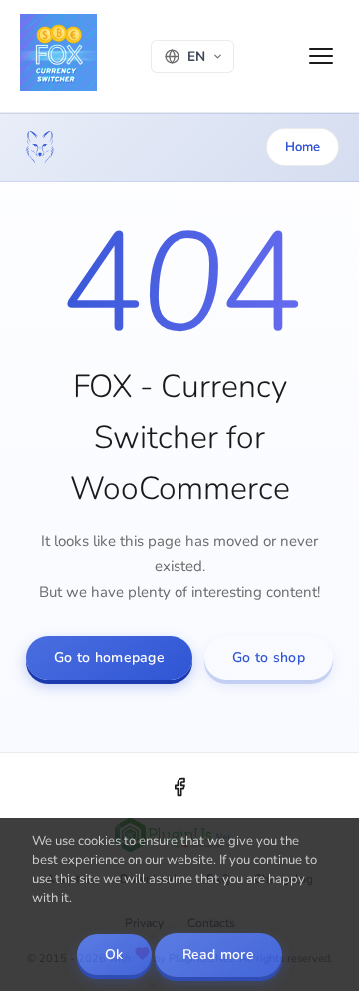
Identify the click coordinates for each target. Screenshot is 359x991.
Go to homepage (109, 657)
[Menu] (321, 56)
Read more (218, 954)
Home (302, 147)
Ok (114, 954)
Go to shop (268, 657)
